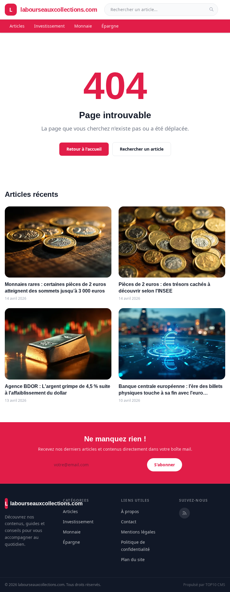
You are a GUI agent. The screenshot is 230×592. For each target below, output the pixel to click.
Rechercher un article (142, 149)
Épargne (110, 26)
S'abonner (164, 464)
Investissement (49, 26)
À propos (130, 511)
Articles (17, 26)
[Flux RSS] (184, 513)
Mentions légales (138, 532)
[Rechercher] (211, 9)
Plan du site (133, 559)
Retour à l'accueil (84, 149)
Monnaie (83, 26)
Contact (128, 521)
